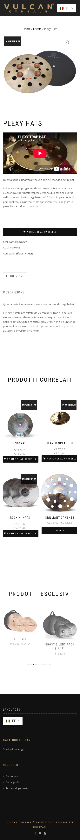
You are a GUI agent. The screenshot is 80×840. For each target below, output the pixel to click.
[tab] (15, 276)
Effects (37, 29)
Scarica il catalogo (13, 749)
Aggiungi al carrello (42, 232)
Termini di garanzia (17, 788)
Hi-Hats (29, 253)
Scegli (60, 530)
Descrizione (15, 276)
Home (26, 29)
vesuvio (20, 639)
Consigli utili (13, 782)
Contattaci (12, 776)
